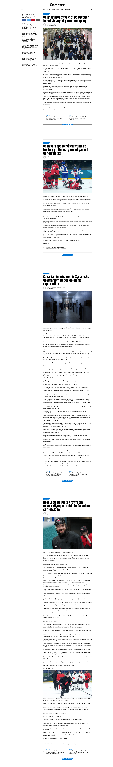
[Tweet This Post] (29, 20)
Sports (61, 9)
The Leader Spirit (52, 25)
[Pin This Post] (33, 20)
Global (57, 9)
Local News (48, 9)
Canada (53, 9)
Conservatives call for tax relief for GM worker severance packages (29, 59)
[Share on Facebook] (24, 20)
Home (44, 9)
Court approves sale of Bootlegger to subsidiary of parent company (29, 16)
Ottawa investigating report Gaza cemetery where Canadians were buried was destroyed (30, 47)
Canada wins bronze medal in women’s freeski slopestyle (29, 53)
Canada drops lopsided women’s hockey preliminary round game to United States (29, 26)
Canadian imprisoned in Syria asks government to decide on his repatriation (29, 33)
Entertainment (67, 9)
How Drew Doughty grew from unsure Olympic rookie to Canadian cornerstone (29, 39)
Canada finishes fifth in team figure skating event (29, 65)
